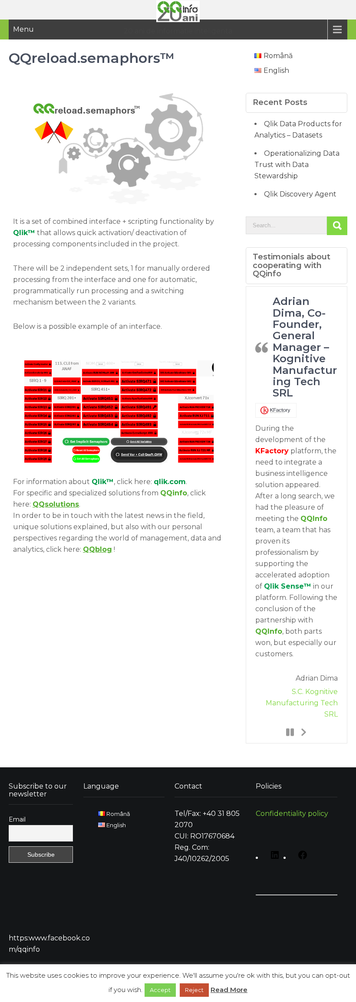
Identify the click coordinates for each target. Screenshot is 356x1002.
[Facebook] (300, 858)
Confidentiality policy (292, 813)
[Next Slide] (303, 732)
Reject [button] (194, 989)
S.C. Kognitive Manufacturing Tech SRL (302, 703)
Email (17, 819)
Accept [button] (160, 989)
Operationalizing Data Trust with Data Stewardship (297, 164)
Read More (229, 990)
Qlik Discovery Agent (300, 194)
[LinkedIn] (272, 858)
